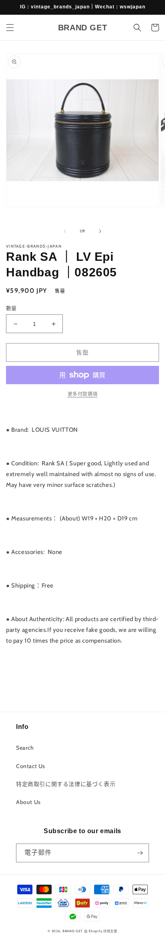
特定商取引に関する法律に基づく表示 (65, 784)
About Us (28, 802)
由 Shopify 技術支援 (100, 931)
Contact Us (30, 766)
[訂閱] (140, 853)
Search (25, 747)
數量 (11, 308)
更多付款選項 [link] (83, 394)
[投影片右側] (100, 231)
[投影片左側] (65, 231)
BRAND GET (72, 931)
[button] (10, 27)
